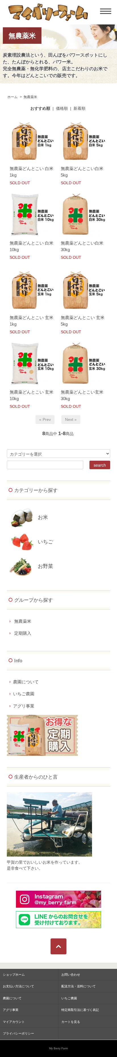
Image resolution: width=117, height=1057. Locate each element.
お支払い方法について (18, 986)
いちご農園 (23, 693)
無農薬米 (30, 97)
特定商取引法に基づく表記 (80, 1010)
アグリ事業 (23, 706)
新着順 (79, 108)
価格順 (62, 108)
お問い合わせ (70, 974)
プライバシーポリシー (18, 1033)
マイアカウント (14, 1021)
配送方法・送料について (78, 986)
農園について (26, 681)
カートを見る (70, 1021)
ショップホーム (14, 974)
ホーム (12, 97)
